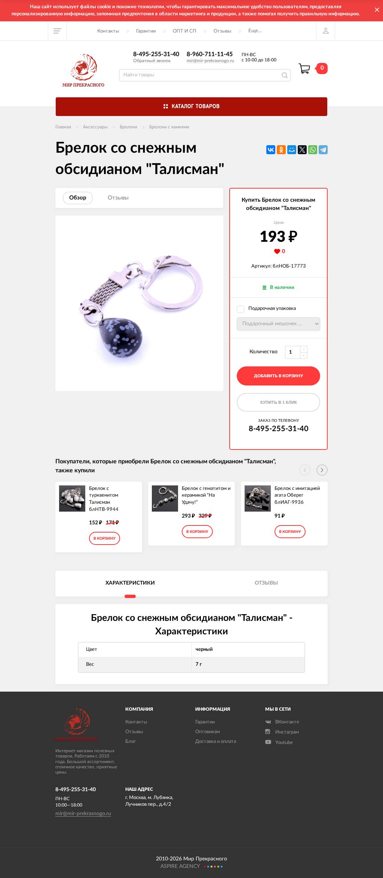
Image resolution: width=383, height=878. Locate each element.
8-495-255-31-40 (156, 54)
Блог (130, 741)
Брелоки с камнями (169, 127)
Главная (63, 127)
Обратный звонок (152, 60)
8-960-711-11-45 (210, 54)
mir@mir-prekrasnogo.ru (210, 60)
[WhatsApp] (312, 149)
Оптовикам (207, 731)
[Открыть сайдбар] (57, 30)
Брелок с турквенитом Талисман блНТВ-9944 (104, 499)
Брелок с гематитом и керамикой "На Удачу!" (206, 495)
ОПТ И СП (184, 31)
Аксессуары (95, 127)
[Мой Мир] (291, 149)
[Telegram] (323, 149)
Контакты (108, 31)
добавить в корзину (278, 376)
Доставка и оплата (215, 741)
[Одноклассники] (281, 149)
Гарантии (146, 31)
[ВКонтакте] (270, 149)
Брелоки (128, 127)
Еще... (254, 30)
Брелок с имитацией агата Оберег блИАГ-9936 (297, 495)
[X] (302, 149)
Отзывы (222, 31)
